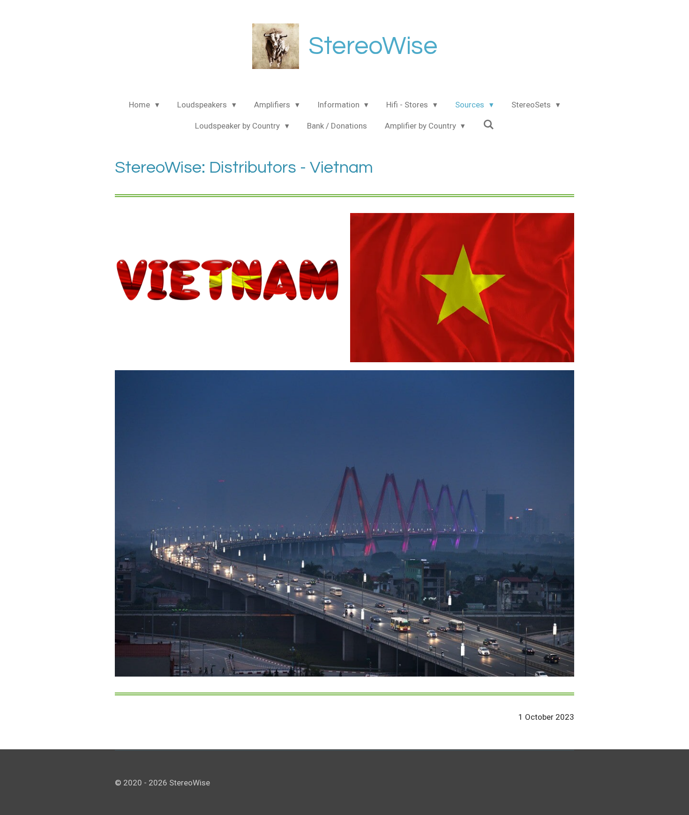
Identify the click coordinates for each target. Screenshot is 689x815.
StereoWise (372, 46)
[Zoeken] (488, 125)
